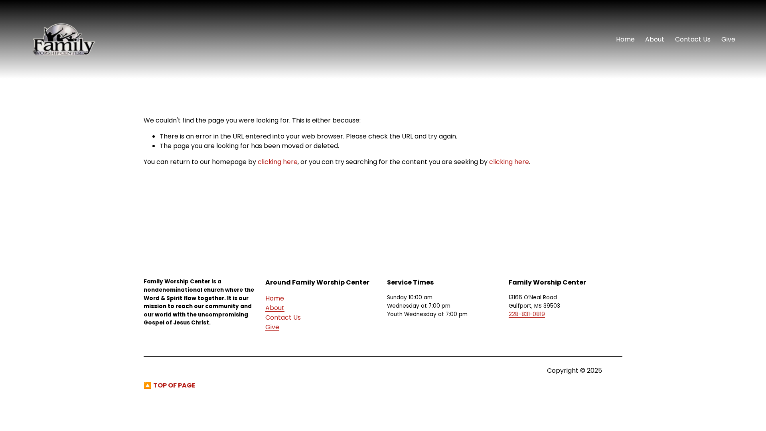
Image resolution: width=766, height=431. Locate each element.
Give (728, 39)
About (654, 39)
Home (625, 39)
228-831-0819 (527, 314)
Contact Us (693, 39)
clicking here (278, 161)
